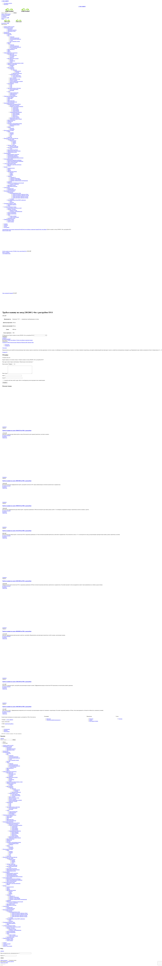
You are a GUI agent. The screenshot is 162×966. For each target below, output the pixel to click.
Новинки (91, 718)
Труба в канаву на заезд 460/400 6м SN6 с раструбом (16, 631)
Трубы (20, 229)
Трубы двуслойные (42, 229)
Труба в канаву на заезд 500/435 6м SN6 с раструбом (16, 430)
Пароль (2, 955)
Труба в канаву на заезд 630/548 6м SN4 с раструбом (16, 581)
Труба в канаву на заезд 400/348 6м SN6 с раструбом (16, 480)
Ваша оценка (5, 364)
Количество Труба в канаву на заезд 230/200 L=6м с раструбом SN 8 (18, 335)
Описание (7, 344)
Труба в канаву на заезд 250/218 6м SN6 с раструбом (16, 681)
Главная (4, 229)
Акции (90, 719)
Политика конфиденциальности (53, 719)
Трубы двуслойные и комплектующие (30, 229)
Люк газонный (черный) (7, 293)
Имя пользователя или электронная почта (10, 953)
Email (4, 377)
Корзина (6, 730)
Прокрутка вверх (4, 962)
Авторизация (7, 729)
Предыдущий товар (6, 230)
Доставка (120, 718)
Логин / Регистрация (7, 946)
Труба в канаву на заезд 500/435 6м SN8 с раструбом (16, 505)
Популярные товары (93, 721)
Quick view (4, 437)
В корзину (5, 336)
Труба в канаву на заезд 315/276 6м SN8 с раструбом (16, 530)
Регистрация (6, 731)
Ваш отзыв (5, 373)
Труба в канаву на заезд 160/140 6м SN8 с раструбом (16, 706)
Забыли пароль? (4, 960)
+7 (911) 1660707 (5, 1)
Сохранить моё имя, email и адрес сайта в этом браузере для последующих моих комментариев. (24, 380)
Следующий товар (6, 253)
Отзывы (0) (7, 345)
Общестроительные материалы (12, 229)
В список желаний (6, 339)
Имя (3, 375)
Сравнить (4, 337)
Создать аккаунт (10, 961)
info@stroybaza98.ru (9, 723)
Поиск (15, 12)
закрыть (2, 738)
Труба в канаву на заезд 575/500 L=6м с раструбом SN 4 (14, 251)
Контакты (49, 718)
